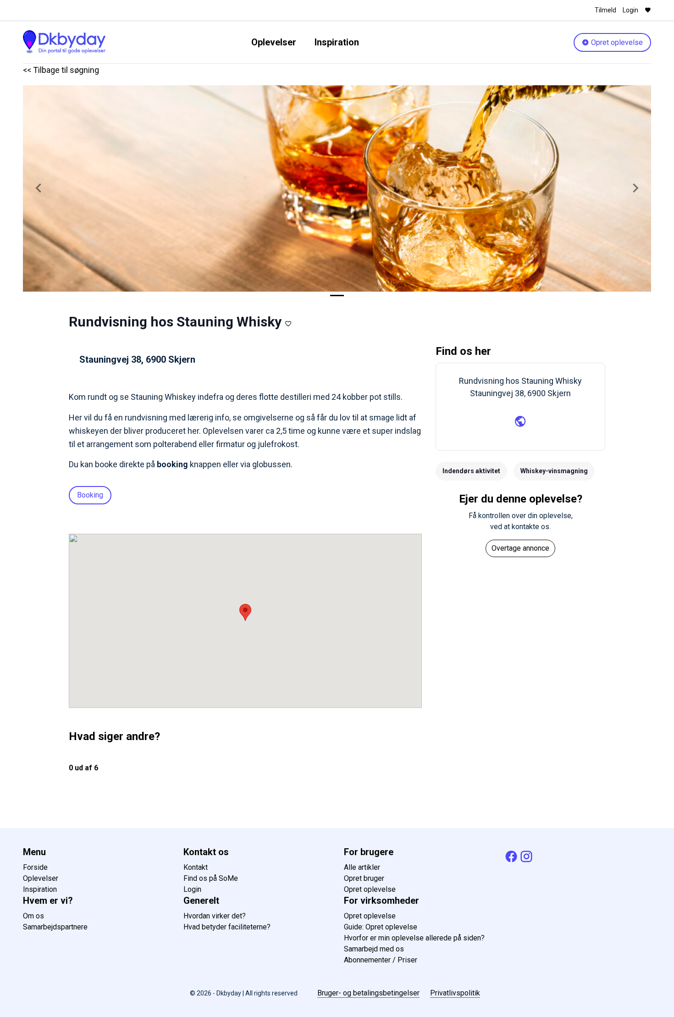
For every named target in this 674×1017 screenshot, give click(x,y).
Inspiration (337, 42)
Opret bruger (364, 878)
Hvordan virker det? (214, 916)
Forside (35, 867)
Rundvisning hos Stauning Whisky (175, 322)
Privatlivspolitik (455, 993)
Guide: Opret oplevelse (380, 927)
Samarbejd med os (374, 949)
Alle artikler (362, 867)
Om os (33, 916)
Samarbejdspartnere (55, 927)
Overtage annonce (520, 548)
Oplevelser (273, 42)
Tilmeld (605, 10)
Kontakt (195, 867)
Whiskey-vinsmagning (554, 471)
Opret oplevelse (616, 42)
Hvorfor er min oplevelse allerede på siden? (414, 938)
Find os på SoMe (210, 878)
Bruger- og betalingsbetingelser (368, 993)
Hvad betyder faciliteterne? (227, 927)
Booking (90, 495)
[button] (39, 188)
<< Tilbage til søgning (61, 70)
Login (630, 10)
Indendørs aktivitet (471, 471)
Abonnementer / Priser (380, 960)
